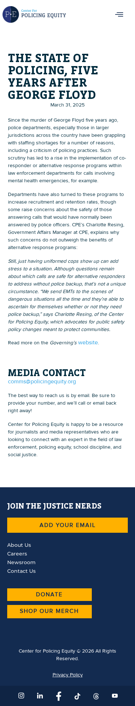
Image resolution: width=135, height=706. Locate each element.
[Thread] (95, 696)
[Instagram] (21, 696)
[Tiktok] (77, 696)
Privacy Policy (68, 675)
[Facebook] (58, 696)
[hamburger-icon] (119, 14)
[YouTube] (114, 696)
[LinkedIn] (39, 696)
